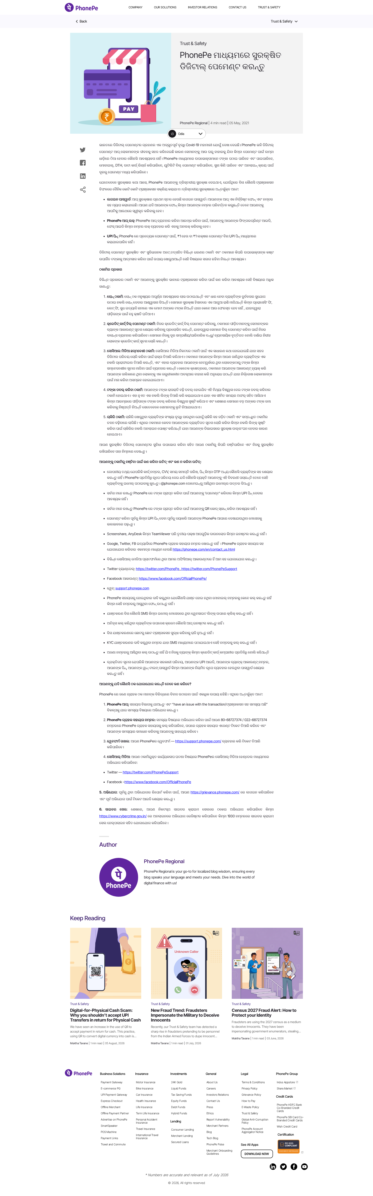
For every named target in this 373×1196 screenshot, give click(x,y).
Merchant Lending (182, 1135)
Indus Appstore (286, 1082)
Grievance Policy (251, 1094)
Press (210, 1107)
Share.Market (284, 1088)
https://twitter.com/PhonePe (157, 569)
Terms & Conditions (253, 1082)
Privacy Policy (249, 1088)
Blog (209, 1132)
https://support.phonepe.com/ (198, 741)
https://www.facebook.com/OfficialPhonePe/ (173, 578)
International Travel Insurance (147, 1136)
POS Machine (109, 1132)
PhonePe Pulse (215, 1144)
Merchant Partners (217, 1125)
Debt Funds (178, 1107)
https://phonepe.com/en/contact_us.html (204, 549)
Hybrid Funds (179, 1113)
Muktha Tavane (97, 1043)
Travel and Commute (113, 1144)
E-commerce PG (110, 1088)
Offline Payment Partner (115, 1113)
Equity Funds (178, 1100)
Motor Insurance (145, 1082)
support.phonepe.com (132, 588)
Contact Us (237, 7)
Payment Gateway (111, 1082)
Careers (211, 1088)
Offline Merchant (110, 1107)
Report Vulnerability (218, 1119)
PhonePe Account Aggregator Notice (252, 1130)
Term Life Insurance (147, 1113)
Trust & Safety (269, 7)
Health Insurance (146, 1100)
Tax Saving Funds (181, 1094)
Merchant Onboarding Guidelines (219, 1152)
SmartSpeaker (109, 1125)
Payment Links (109, 1138)
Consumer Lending (182, 1129)
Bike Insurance (144, 1088)
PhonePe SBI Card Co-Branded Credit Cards (290, 1118)
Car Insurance (144, 1094)
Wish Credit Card (287, 1126)
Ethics (210, 1113)
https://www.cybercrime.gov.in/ (123, 816)
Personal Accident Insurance (146, 1121)
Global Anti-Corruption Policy (255, 1121)
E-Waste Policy (250, 1107)
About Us (212, 1082)
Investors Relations (218, 1094)
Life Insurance (144, 1107)
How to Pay (248, 1100)
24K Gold (176, 1082)
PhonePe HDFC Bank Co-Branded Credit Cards (289, 1108)
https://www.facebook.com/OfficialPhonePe (158, 782)
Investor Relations (202, 7)
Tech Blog (212, 1138)
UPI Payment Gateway (114, 1094)
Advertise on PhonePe (114, 1119)
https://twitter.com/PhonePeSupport (209, 569)
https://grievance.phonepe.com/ (215, 792)
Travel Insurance (145, 1128)
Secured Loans (180, 1142)
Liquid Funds (178, 1088)
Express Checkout (112, 1100)
